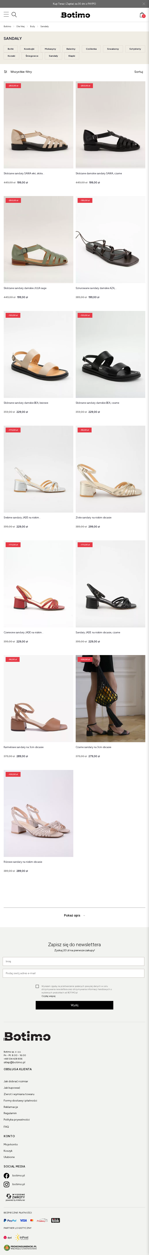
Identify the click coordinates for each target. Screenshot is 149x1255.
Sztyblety (135, 49)
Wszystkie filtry (21, 72)
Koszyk (8, 1151)
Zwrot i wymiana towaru (19, 1094)
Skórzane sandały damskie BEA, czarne (97, 402)
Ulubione (9, 1157)
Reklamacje (11, 1107)
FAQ (6, 1126)
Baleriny (71, 49)
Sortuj (138, 72)
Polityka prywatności (17, 1119)
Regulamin (10, 1113)
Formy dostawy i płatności (20, 1100)
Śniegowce (32, 56)
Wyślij (74, 1005)
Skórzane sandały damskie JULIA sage (25, 288)
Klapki (71, 56)
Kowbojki (29, 49)
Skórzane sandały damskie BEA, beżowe (26, 402)
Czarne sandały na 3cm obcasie (93, 747)
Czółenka (91, 49)
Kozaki (11, 56)
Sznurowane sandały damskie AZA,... (96, 288)
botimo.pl (18, 1175)
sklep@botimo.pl (14, 1062)
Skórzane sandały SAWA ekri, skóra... (24, 173)
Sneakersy (113, 49)
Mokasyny (50, 49)
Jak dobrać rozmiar (16, 1081)
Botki (11, 49)
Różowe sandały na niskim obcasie (23, 861)
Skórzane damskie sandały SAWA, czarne (99, 173)
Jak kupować (12, 1087)
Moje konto (11, 1144)
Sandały (53, 56)
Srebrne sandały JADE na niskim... (22, 517)
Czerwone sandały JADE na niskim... (23, 632)
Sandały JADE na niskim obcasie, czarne (98, 632)
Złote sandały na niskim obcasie (93, 517)
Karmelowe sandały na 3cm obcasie (23, 747)
